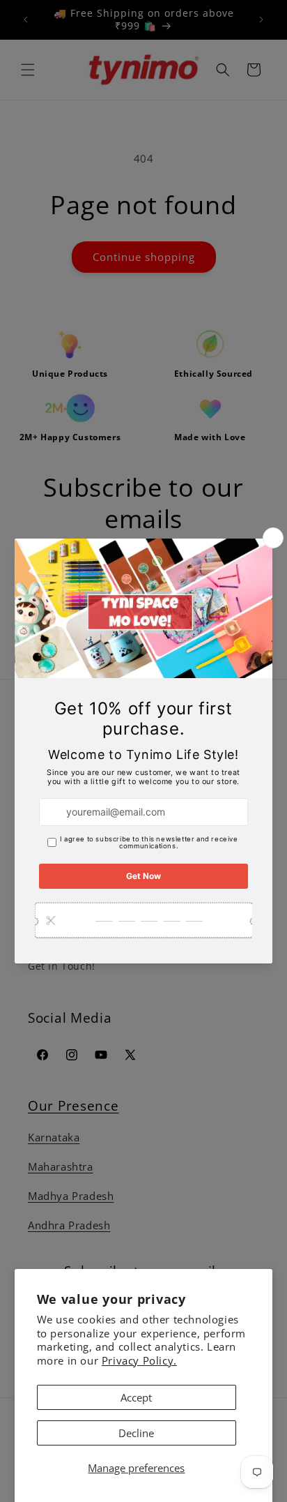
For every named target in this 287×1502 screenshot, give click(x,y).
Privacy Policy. (139, 1360)
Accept (136, 1397)
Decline (136, 1433)
